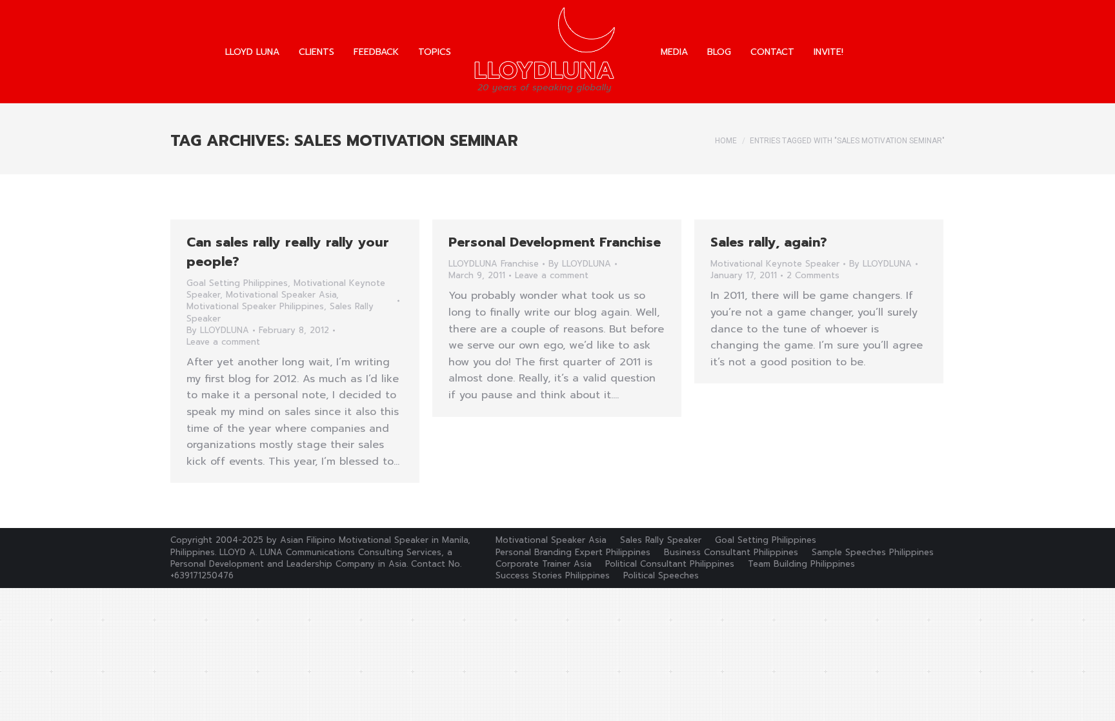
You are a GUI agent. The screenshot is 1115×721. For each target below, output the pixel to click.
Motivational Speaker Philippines (255, 306)
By (217, 330)
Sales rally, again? (768, 242)
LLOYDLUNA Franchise (493, 264)
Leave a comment (223, 342)
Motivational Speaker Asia (281, 295)
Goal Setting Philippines (237, 283)
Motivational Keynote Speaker (774, 264)
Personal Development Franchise (554, 242)
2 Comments (813, 275)
